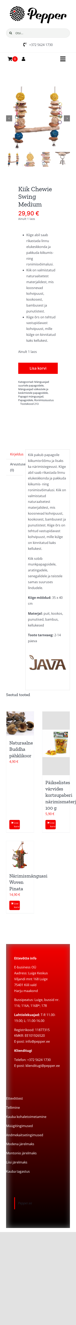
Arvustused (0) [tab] (16, 467)
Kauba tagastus (18, 1171)
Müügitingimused (19, 1126)
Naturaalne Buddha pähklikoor (21, 749)
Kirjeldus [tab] (16, 454)
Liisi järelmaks (16, 1162)
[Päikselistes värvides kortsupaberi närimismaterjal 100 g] (56, 743)
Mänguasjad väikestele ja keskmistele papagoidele (33, 391)
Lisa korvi (38, 368)
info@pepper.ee (38, 1041)
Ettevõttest (14, 1098)
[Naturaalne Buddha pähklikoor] (20, 724)
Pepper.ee (25, 1203)
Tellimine (13, 1107)
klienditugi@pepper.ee (43, 1065)
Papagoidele (25, 400)
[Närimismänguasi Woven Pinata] (20, 855)
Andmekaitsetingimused (24, 1135)
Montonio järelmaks (21, 1153)
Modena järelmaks (20, 1144)
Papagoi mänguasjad (30, 396)
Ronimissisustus (44, 400)
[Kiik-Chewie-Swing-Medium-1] (38, 118)
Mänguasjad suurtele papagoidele (33, 383)
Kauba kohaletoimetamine (26, 1116)
